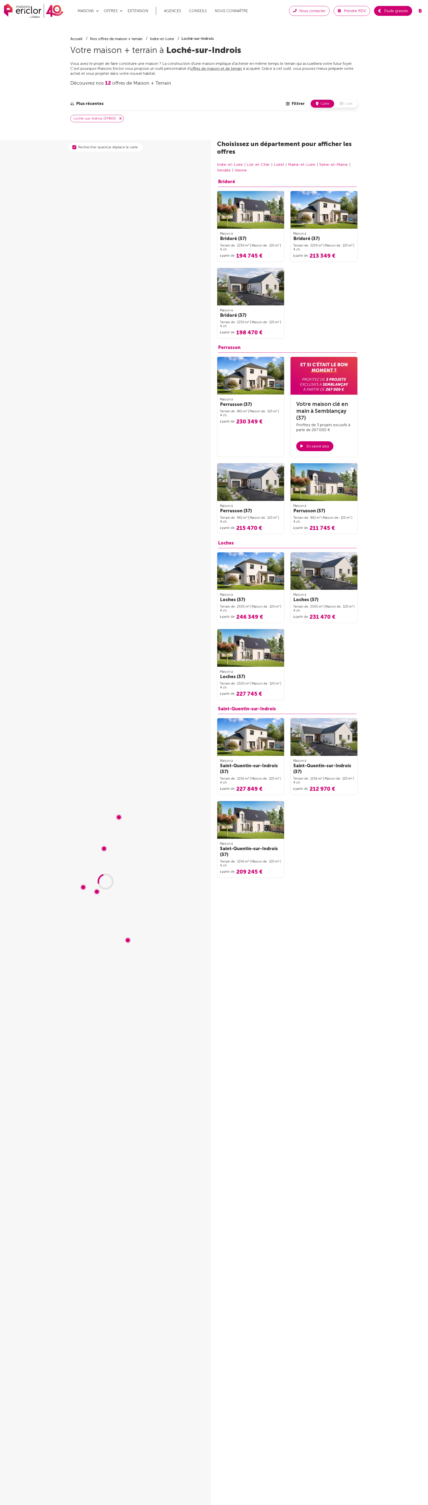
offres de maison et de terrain (216, 68)
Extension (138, 11)
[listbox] (87, 104)
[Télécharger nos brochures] (420, 11)
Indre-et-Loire (230, 164)
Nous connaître (231, 11)
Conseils (198, 11)
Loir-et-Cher (258, 164)
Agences (172, 11)
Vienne (241, 170)
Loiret (279, 164)
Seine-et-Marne (333, 164)
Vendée (224, 170)
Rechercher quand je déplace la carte (108, 147)
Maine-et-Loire (301, 164)
